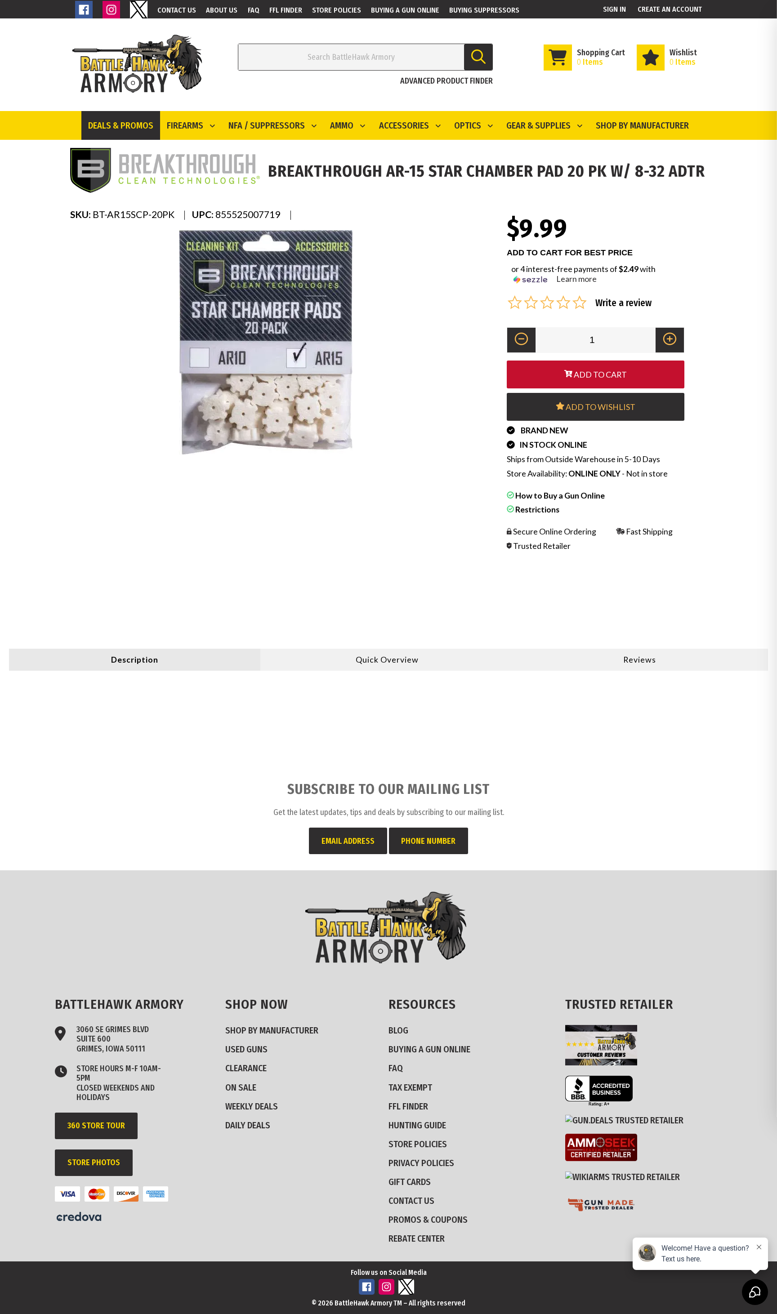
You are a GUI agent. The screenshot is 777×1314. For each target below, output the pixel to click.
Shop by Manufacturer (642, 125)
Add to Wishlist (599, 407)
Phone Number (428, 841)
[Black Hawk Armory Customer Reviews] (604, 1062)
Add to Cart (599, 374)
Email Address (348, 841)
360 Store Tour (96, 1126)
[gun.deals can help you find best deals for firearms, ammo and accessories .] (628, 1120)
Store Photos (93, 1162)
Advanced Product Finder (446, 81)
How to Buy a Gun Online (559, 495)
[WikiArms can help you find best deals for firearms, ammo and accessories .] (626, 1176)
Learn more (576, 279)
